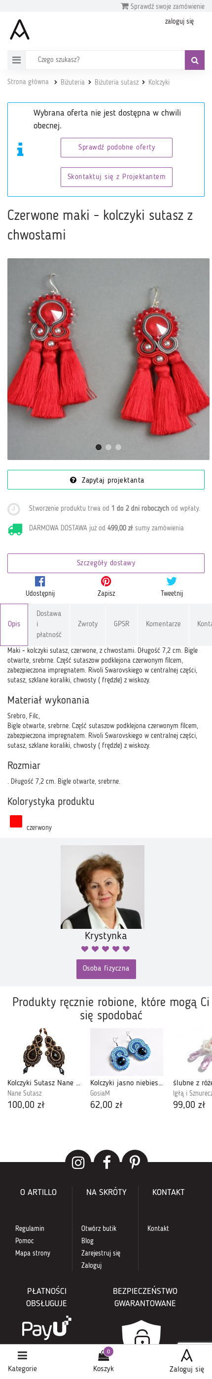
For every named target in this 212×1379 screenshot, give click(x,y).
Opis (14, 624)
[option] (43, 1070)
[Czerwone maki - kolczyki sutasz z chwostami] (108, 359)
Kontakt (158, 1229)
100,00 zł (26, 1105)
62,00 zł (106, 1105)
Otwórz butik (98, 1229)
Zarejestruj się (100, 1253)
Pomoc (24, 1241)
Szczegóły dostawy (106, 563)
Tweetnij (172, 593)
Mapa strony (32, 1253)
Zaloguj (91, 1265)
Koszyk (103, 1369)
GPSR (122, 624)
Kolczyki (159, 82)
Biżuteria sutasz (117, 82)
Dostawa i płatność (49, 625)
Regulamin (29, 1229)
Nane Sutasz (24, 1093)
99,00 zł (189, 1105)
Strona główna (28, 82)
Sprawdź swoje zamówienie (167, 6)
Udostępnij (40, 593)
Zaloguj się (187, 1370)
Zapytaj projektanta (111, 481)
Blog (87, 1241)
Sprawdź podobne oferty (116, 148)
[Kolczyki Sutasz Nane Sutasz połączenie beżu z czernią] (43, 1052)
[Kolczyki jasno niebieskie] (126, 1052)
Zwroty (88, 624)
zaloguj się (179, 21)
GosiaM (100, 1093)
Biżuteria (73, 82)
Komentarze (163, 624)
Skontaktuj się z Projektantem (117, 177)
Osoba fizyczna (106, 969)
